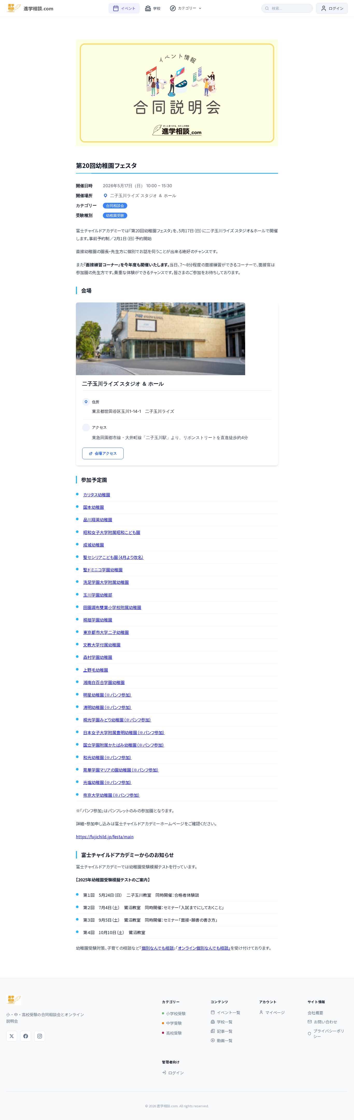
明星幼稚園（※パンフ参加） (107, 695)
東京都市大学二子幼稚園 (106, 632)
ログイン (176, 1072)
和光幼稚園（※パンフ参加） (107, 757)
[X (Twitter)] (11, 1036)
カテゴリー (187, 8)
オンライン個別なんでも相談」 (204, 948)
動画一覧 (224, 1040)
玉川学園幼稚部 (97, 595)
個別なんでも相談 (157, 948)
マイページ (275, 1012)
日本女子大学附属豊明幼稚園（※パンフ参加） (124, 732)
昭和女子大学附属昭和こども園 (111, 532)
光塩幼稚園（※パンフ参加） (107, 782)
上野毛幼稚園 (95, 670)
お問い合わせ (325, 1021)
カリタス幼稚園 (96, 494)
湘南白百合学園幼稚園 (104, 682)
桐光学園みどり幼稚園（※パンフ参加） (117, 720)
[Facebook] (25, 1036)
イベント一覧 (228, 1012)
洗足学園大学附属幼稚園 (106, 582)
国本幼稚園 (93, 507)
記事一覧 (224, 1031)
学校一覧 (224, 1021)
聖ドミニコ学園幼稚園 (103, 569)
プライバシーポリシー (328, 1033)
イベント (128, 8)
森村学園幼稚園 (97, 657)
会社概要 (315, 1012)
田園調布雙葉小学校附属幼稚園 (112, 607)
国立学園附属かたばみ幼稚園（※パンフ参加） (123, 745)
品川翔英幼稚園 (97, 519)
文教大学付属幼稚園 (102, 645)
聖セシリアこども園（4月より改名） (113, 557)
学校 (156, 8)
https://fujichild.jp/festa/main (104, 836)
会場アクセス (106, 453)
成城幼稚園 (93, 545)
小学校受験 (176, 1013)
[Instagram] (39, 1036)
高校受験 (174, 1033)
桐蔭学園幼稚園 (97, 620)
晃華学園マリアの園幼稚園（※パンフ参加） (121, 770)
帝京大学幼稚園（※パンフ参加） (111, 795)
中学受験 (174, 1023)
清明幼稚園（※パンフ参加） (107, 707)
